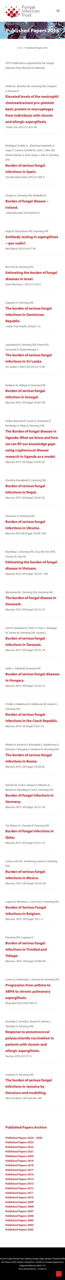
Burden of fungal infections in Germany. (29, 798)
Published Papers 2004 (19, 1225)
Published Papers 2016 (19, 1174)
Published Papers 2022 (19, 1147)
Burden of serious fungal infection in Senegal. (25, 393)
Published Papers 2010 (19, 1197)
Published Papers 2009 (19, 1202)
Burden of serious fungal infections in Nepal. (25, 489)
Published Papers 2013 (19, 1183)
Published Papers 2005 (19, 1220)
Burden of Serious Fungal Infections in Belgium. (25, 910)
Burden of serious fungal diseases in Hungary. (32, 677)
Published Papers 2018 (19, 1165)
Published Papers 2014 (19, 1179)
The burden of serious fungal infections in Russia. (28, 758)
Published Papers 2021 (19, 1151)
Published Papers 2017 (19, 1170)
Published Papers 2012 (19, 1188)
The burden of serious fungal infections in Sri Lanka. (28, 358)
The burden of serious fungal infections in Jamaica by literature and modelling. (28, 1086)
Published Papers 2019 (19, 1160)
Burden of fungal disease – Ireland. (26, 204)
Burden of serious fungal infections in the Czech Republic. (31, 717)
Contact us (42, 1269)
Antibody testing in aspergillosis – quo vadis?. (31, 240)
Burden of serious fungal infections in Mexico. (25, 874)
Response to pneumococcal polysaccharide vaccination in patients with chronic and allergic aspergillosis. (29, 1041)
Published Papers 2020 (19, 1156)
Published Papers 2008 (19, 1206)
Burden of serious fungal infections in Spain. (25, 168)
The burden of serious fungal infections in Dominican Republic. (28, 314)
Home (20, 47)
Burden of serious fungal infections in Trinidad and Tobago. (26, 949)
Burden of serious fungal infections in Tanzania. (25, 641)
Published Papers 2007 (19, 1211)
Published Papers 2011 (19, 1193)
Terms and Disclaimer (27, 1269)
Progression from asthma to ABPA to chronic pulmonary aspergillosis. (27, 991)
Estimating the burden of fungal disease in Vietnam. (31, 565)
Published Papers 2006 (19, 1216)
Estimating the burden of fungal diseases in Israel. (31, 275)
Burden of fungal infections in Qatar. (29, 834)
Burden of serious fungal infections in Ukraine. (25, 524)
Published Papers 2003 (19, 1229)
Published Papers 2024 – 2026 (23, 1137)
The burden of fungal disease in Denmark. (30, 600)
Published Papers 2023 (19, 1142)
